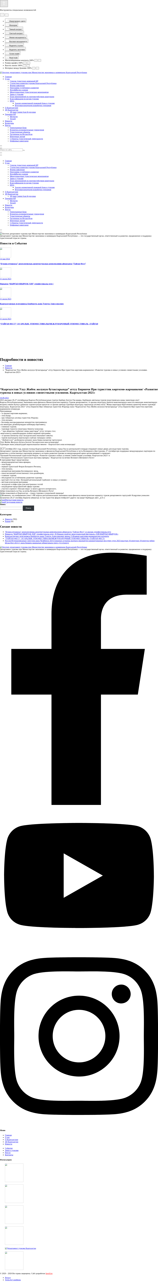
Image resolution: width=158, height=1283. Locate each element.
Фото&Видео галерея (19, 90)
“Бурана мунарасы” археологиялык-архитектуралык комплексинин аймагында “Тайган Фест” (43, 264)
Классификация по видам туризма (24, 99)
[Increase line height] (28, 65)
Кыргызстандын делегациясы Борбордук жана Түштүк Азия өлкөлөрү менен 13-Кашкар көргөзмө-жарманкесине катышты (57, 536)
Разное (8, 521)
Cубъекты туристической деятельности (26, 139)
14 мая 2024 (5, 259)
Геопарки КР (10, 114)
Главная (8, 77)
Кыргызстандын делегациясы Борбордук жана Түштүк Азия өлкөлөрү (32, 304)
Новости (8, 121)
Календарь (9, 123)
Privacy (8, 1278)
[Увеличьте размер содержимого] (39, 60)
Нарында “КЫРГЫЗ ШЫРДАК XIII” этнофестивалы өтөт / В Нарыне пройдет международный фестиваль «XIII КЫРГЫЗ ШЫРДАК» (61, 534)
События (8, 1148)
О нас (7, 79)
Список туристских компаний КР (24, 81)
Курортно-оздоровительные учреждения (27, 130)
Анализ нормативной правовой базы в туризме (35, 103)
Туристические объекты (20, 132)
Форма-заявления (17, 85)
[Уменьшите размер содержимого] (35, 60)
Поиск (3, 504)
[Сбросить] (2, 15)
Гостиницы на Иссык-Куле (21, 134)
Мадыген (14, 117)
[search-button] (24, 150)
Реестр (7, 125)
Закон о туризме (16, 94)
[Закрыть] (7, 15)
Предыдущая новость (14, 500)
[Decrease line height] (24, 65)
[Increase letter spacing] (37, 68)
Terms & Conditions (13, 1280)
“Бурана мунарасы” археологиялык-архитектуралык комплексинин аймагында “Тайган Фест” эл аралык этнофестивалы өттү (58, 532)
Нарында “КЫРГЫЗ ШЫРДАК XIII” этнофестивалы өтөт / (27, 284)
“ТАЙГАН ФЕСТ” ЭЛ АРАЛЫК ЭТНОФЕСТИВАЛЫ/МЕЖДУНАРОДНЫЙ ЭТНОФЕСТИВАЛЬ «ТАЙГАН (49, 324)
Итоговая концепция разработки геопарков (33, 105)
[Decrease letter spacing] (33, 68)
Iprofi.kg (49, 1273)
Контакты (9, 1155)
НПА (12, 101)
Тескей (13, 119)
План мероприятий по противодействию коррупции (32, 97)
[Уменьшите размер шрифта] (25, 63)
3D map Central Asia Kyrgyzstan (23, 112)
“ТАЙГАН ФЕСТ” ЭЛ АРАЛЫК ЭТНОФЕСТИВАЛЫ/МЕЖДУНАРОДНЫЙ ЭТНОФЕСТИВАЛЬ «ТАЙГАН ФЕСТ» (55, 538)
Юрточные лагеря (17, 136)
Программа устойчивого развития (24, 88)
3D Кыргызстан (11, 110)
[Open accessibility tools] (4, 3)
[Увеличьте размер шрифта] (28, 63)
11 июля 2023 (5, 279)
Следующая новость (13, 502)
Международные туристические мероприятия (29, 92)
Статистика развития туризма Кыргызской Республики (33, 83)
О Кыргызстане (11, 108)
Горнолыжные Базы (18, 128)
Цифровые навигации (19, 141)
